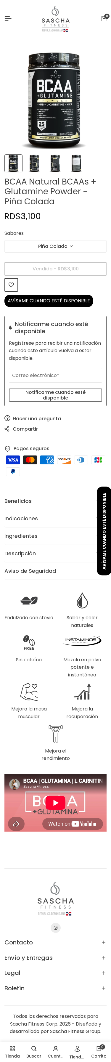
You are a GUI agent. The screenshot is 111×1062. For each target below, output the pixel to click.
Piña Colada (52, 246)
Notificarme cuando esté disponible (55, 395)
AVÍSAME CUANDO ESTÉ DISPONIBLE (49, 300)
